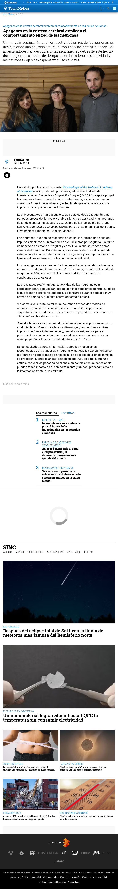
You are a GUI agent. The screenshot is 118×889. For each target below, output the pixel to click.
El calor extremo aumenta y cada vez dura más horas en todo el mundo (86, 817)
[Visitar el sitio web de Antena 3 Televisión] (11, 853)
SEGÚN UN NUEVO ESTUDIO (74, 812)
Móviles (19, 551)
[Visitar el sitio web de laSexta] (21, 853)
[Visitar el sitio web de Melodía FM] (96, 853)
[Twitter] (15, 162)
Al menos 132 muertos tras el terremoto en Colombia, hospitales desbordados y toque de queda (29, 817)
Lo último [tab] (68, 413)
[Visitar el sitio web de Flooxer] (59, 861)
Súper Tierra (31, 2)
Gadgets (7, 551)
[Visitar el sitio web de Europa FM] (85, 853)
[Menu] (114, 8)
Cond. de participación (70, 877)
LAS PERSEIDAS (11, 626)
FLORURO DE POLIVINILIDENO (18, 711)
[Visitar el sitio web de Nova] (43, 853)
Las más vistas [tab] (46, 413)
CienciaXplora (55, 551)
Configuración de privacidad (94, 877)
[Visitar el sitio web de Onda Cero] (75, 853)
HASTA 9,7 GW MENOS (71, 763)
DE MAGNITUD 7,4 (12, 812)
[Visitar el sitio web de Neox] (32, 853)
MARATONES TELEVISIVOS (57, 467)
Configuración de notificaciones (52, 882)
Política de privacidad (31, 877)
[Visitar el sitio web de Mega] (53, 853)
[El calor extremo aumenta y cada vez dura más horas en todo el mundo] (87, 794)
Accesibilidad (73, 882)
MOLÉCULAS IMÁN (53, 420)
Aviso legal (15, 877)
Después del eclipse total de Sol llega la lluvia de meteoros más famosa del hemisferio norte (53, 633)
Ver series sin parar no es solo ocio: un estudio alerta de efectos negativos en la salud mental (61, 475)
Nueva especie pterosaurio (51, 2)
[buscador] (108, 8)
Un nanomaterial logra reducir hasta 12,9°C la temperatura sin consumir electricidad (50, 717)
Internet (88, 551)
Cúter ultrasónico (71, 2)
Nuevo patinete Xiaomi (91, 2)
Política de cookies (50, 877)
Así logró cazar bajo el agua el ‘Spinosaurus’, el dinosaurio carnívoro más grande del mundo (60, 453)
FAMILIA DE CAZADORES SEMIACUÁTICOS (56, 444)
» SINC (19, 14)
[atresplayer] (101, 8)
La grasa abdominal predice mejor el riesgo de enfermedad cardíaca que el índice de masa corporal (29, 768)
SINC (9, 547)
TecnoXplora (8, 14)
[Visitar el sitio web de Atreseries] (64, 853)
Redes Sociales (36, 551)
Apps (78, 551)
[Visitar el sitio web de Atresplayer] (107, 853)
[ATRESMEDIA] (59, 843)
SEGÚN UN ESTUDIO (13, 763)
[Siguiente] (112, 2)
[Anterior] (23, 2)
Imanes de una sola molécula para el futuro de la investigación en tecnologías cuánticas (61, 428)
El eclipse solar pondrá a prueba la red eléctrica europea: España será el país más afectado (83, 768)
